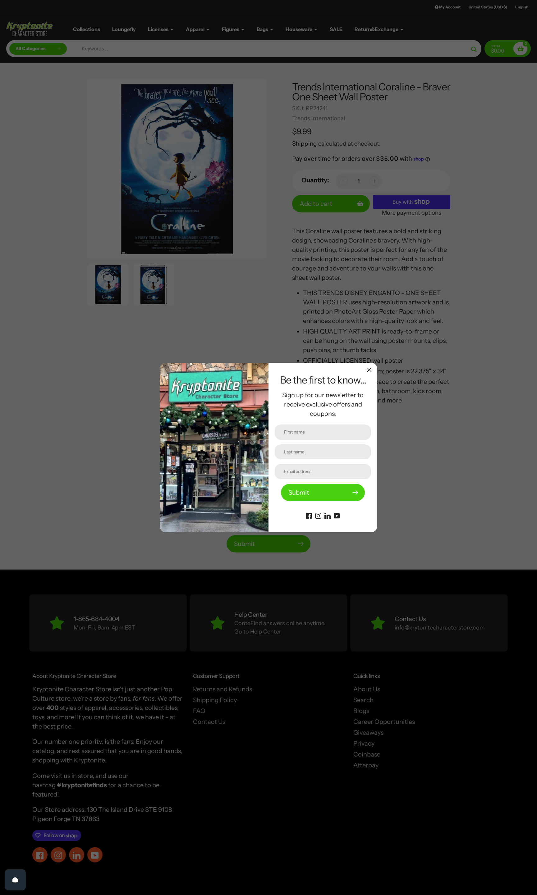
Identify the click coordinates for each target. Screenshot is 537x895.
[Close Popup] (369, 370)
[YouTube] (337, 515)
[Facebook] (309, 515)
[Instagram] (318, 515)
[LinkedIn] (327, 515)
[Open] (15, 879)
